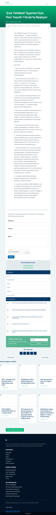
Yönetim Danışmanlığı (11, 470)
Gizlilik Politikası (9, 507)
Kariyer (7, 456)
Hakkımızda (8, 452)
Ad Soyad (11, 220)
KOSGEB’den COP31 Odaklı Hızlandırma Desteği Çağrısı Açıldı (28, 381)
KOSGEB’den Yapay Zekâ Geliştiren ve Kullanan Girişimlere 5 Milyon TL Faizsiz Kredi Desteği (47, 412)
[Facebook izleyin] (28, 353)
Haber (19, 21)
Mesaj (10, 236)
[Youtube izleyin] (35, 353)
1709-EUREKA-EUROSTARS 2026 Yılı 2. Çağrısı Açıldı (8, 411)
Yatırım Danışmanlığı (10, 474)
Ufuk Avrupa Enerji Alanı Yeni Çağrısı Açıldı (46, 381)
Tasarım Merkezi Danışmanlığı (13, 491)
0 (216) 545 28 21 (28, 268)
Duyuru (15, 21)
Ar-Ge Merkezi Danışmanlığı (12, 489)
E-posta (10, 228)
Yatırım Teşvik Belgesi (11, 484)
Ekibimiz (8, 454)
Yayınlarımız (8, 461)
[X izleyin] (24, 353)
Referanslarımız (9, 459)
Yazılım (7, 478)
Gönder (11, 257)
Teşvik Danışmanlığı (10, 472)
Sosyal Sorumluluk (10, 463)
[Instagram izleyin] (31, 353)
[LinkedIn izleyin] (21, 353)
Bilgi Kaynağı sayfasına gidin (14, 430)
